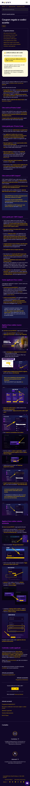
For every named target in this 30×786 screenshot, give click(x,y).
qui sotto (20, 291)
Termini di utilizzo (9, 779)
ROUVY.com (6, 157)
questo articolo (10, 294)
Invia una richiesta (19, 694)
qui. (22, 381)
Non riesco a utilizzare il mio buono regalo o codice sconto (14, 707)
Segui (4, 26)
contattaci (4, 668)
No (16, 688)
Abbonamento (12, 6)
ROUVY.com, (20, 333)
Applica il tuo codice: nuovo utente (11, 42)
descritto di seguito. (6, 101)
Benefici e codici (21, 6)
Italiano (5, 781)
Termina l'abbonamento (7, 713)
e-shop (20, 206)
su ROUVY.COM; (21, 529)
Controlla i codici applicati (9, 46)
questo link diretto (12, 660)
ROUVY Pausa (5, 715)
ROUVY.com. (17, 657)
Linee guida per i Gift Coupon (10, 38)
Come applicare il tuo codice (10, 40)
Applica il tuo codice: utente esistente (12, 44)
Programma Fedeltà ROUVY (8, 674)
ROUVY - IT (4, 6)
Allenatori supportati (7, 710)
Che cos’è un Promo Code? (9, 33)
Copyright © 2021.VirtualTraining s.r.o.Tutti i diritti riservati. (13, 777)
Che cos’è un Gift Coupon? (9, 36)
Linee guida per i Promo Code (10, 35)
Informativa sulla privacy (19, 779)
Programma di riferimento (22, 679)
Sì (13, 688)
